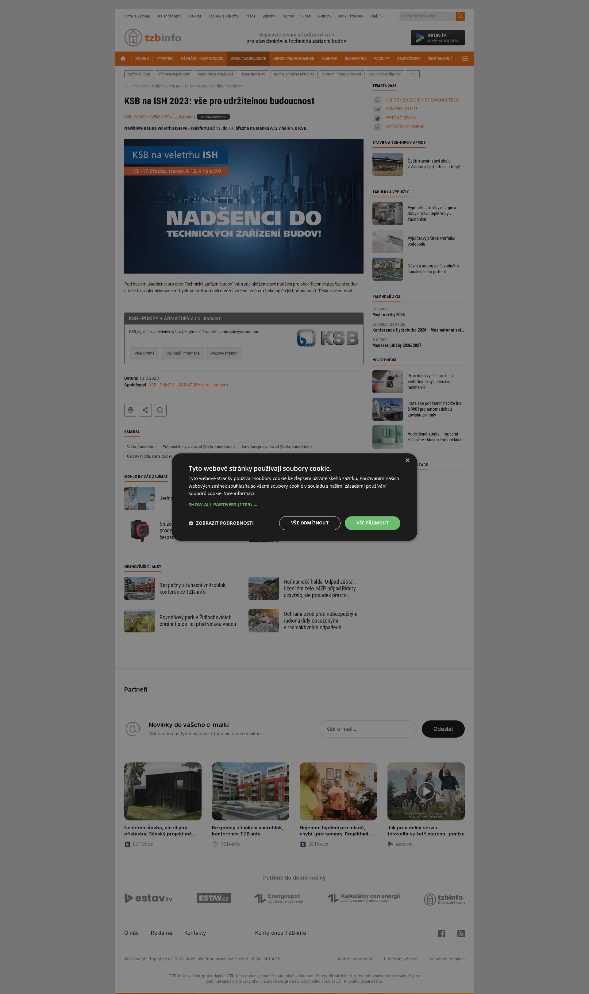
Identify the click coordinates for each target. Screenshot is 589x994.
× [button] (407, 460)
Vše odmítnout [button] (310, 523)
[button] (294, 504)
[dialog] (294, 497)
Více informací (239, 493)
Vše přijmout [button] (372, 523)
